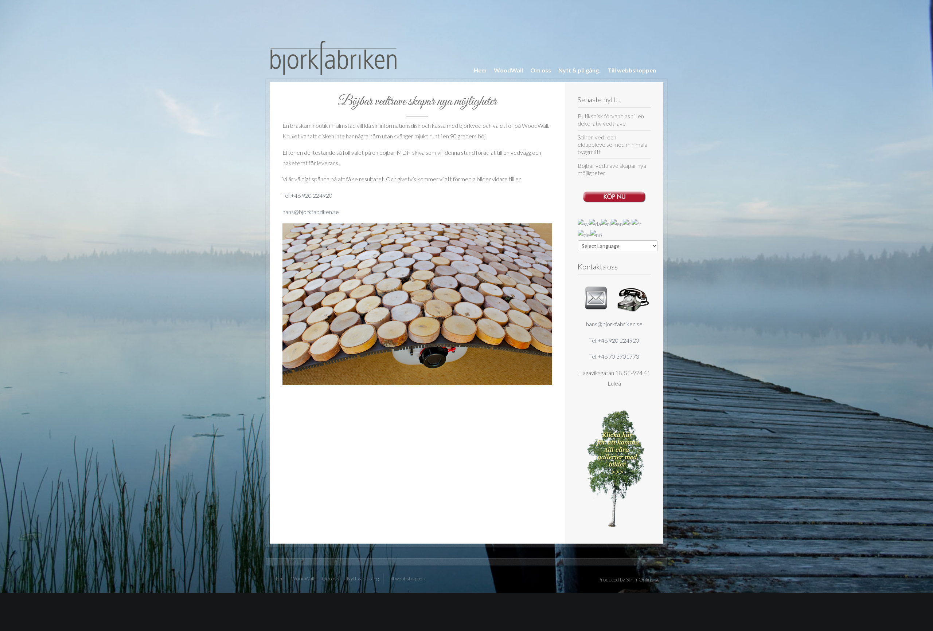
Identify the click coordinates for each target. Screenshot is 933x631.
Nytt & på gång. (579, 70)
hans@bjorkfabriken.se (614, 323)
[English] (617, 223)
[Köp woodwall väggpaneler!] (614, 195)
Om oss (540, 70)
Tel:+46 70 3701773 (614, 356)
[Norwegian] (596, 234)
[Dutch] (606, 223)
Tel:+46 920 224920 (614, 340)
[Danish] (595, 223)
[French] (636, 223)
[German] (584, 234)
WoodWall (508, 70)
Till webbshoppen (632, 70)
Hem (480, 70)
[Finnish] (627, 223)
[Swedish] (583, 223)
